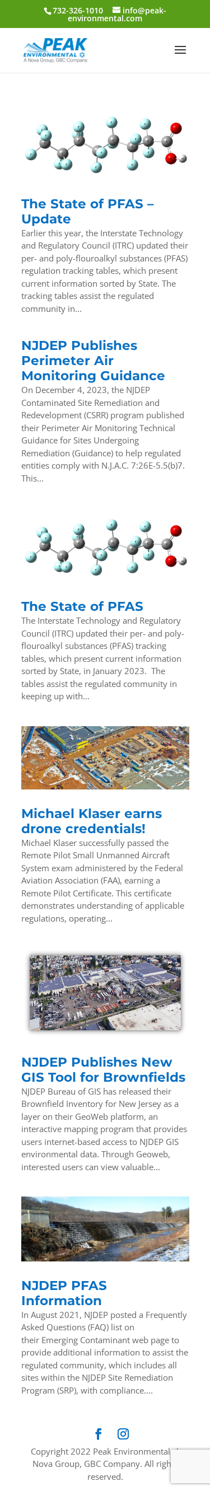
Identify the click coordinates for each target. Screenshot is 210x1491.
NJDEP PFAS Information (64, 1293)
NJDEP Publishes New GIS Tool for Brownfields (103, 1069)
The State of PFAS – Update (87, 211)
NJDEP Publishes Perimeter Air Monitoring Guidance (93, 361)
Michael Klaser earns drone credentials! (91, 821)
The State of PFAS (82, 606)
